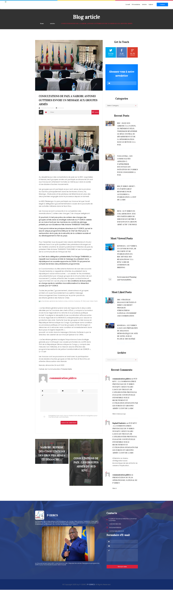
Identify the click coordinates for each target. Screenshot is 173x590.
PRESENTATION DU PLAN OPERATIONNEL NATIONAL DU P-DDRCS (124, 480)
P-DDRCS (91, 584)
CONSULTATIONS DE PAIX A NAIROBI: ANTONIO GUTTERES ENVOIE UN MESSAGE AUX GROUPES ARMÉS (68, 100)
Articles (144, 4)
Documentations (115, 527)
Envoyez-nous (122, 566)
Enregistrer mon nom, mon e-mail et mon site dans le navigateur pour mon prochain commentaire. (73, 416)
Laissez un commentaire (69, 422)
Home (42, 23)
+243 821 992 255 (115, 524)
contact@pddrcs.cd (116, 531)
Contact (162, 4)
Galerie (151, 4)
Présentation (136, 4)
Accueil (127, 4)
